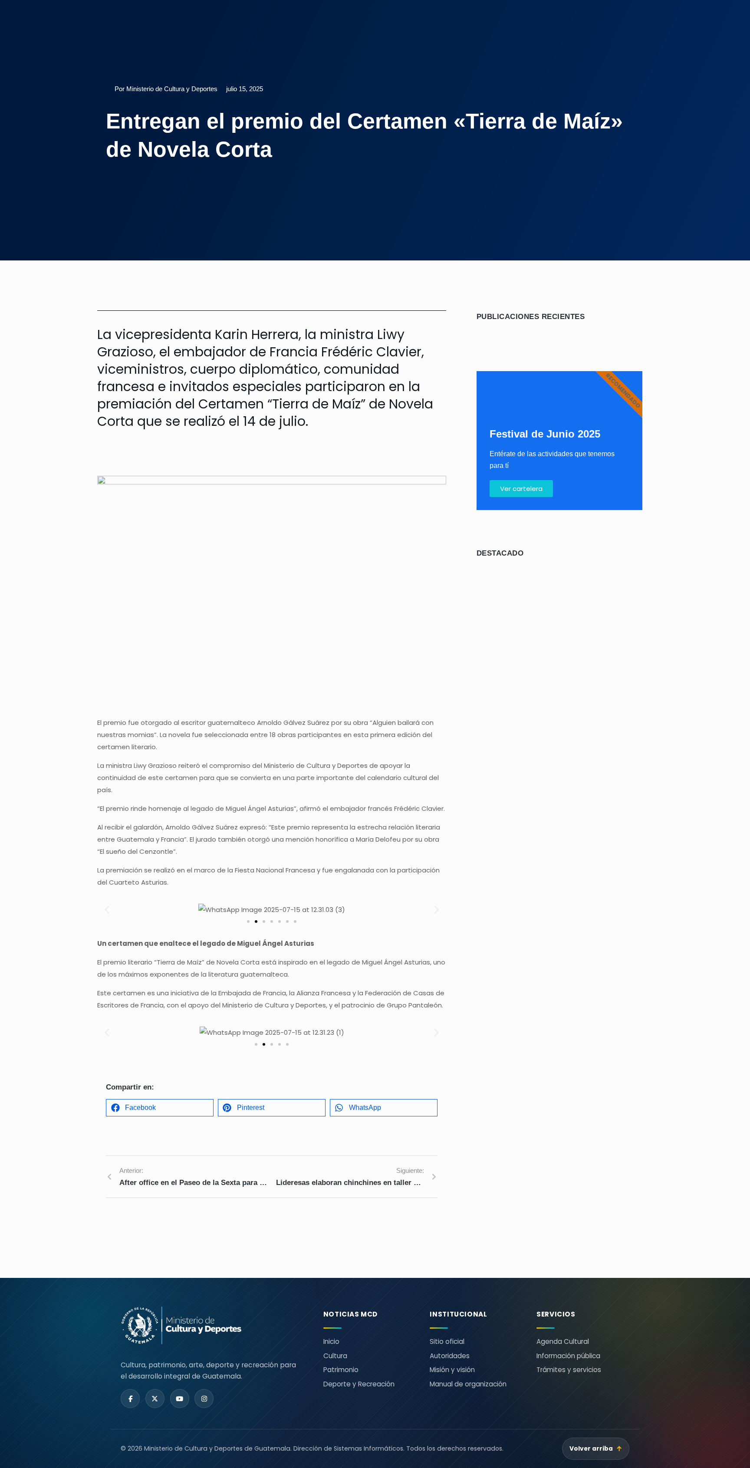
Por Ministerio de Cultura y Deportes (166, 88)
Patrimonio (341, 1369)
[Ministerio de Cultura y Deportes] (212, 1325)
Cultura (335, 1355)
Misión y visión (452, 1369)
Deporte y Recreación (359, 1384)
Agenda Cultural (562, 1341)
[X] (154, 1398)
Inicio (331, 1341)
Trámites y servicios (568, 1369)
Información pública (568, 1355)
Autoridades (450, 1355)
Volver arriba (595, 1449)
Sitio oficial (447, 1341)
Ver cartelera (521, 488)
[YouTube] (179, 1398)
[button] (107, 910)
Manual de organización (468, 1384)
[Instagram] (204, 1398)
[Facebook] (130, 1398)
